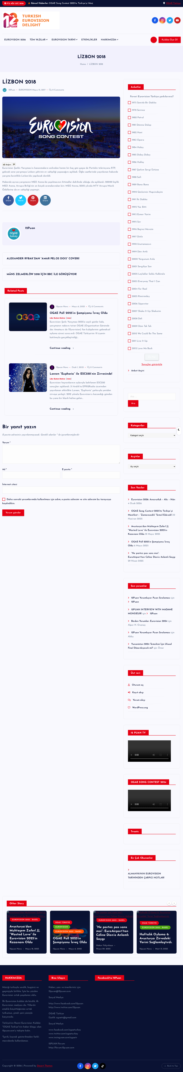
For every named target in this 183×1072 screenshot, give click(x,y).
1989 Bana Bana (140, 185)
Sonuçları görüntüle (152, 364)
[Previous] (169, 903)
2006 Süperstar (140, 304)
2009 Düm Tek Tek (141, 326)
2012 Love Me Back (142, 348)
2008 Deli (137, 319)
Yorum (6, 443)
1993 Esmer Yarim (141, 214)
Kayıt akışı (138, 692)
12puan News (62, 307)
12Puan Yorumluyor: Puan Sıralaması (150, 598)
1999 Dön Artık (140, 252)
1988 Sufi (136, 177)
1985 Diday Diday (141, 155)
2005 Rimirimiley (141, 296)
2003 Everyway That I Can (146, 281)
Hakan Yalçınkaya (104, 945)
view (69, 318)
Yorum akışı (139, 700)
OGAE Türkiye (173, 3)
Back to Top (172, 1066)
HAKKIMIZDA (108, 40)
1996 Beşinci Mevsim (142, 229)
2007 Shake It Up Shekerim (146, 311)
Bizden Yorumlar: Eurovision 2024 (149, 621)
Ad (4, 469)
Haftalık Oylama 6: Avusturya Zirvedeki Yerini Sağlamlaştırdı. (156, 938)
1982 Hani (137, 132)
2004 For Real (139, 289)
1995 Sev (136, 222)
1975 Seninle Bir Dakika (144, 103)
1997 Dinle (137, 237)
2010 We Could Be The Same (147, 334)
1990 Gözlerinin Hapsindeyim (147, 192)
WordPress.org (140, 708)
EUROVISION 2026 (15, 40)
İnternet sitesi (9, 484)
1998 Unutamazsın (141, 244)
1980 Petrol (138, 117)
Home (83, 64)
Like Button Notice (57, 318)
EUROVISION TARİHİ (63, 40)
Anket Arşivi (137, 371)
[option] (27, 932)
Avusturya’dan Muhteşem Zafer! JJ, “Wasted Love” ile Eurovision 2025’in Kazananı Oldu (148, 530)
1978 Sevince (138, 110)
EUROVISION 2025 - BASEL (25, 920)
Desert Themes (44, 1066)
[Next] (174, 903)
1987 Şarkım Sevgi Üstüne (145, 170)
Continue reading (60, 348)
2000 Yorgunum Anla (143, 259)
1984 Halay (138, 147)
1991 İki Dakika (139, 199)
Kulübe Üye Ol (170, 40)
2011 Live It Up (140, 341)
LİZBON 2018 (96, 64)
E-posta (67, 469)
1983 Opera (138, 140)
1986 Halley (138, 162)
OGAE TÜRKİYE (62, 922)
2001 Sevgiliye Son (142, 266)
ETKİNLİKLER (89, 40)
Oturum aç (137, 685)
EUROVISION (25, 90)
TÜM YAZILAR (38, 40)
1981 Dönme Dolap (141, 125)
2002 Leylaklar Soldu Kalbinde (148, 274)
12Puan (12, 90)
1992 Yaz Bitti (139, 207)
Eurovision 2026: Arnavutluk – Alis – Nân (153, 499)
